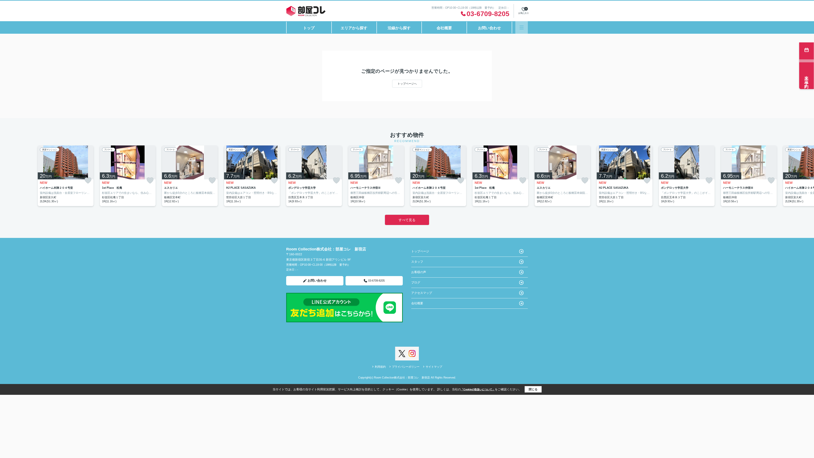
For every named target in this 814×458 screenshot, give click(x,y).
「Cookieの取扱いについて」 (478, 389)
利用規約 (380, 366)
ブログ (415, 282)
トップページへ (407, 83)
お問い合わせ (489, 28)
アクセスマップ (421, 293)
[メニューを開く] (521, 27)
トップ (309, 28)
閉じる (533, 389)
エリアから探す (354, 28)
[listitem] (314, 175)
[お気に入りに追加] (88, 180)
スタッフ (417, 261)
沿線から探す (399, 28)
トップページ (420, 251)
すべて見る (407, 220)
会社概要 (444, 28)
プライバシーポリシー (406, 366)
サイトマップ (434, 366)
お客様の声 (418, 272)
